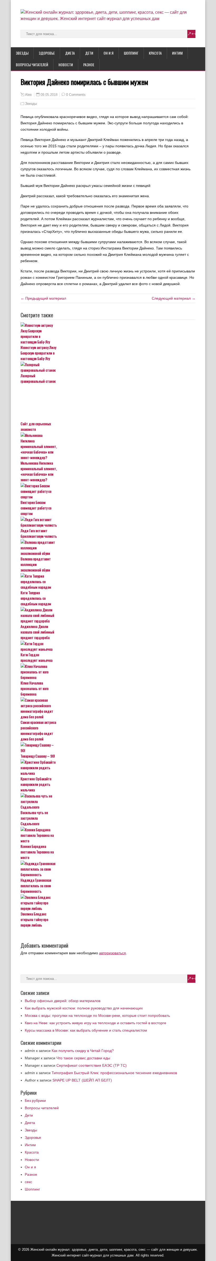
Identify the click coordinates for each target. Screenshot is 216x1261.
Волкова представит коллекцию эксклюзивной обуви (36, 564)
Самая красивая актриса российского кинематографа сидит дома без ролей (38, 730)
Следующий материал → (173, 298)
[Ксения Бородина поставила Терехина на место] (108, 835)
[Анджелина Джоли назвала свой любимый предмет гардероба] (108, 615)
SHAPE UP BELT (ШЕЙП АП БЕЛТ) (82, 1080)
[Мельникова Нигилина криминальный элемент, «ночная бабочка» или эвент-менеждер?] (108, 446)
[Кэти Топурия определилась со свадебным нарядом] (108, 581)
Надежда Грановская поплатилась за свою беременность (36, 885)
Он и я (109, 53)
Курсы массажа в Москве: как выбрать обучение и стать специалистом (86, 1030)
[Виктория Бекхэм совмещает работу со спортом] (108, 491)
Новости (65, 64)
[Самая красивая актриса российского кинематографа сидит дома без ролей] (108, 708)
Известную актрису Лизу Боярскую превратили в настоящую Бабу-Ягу (38, 352)
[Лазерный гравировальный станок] (108, 367)
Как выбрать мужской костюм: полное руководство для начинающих (84, 1008)
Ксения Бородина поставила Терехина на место (37, 851)
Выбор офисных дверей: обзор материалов (62, 1001)
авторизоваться (112, 953)
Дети (89, 53)
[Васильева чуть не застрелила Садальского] (108, 801)
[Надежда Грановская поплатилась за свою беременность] (108, 869)
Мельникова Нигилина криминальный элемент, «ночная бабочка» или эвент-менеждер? (39, 471)
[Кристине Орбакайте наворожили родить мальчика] (108, 767)
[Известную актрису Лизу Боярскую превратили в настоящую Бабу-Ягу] (108, 333)
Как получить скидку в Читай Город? (83, 1051)
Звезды (22, 53)
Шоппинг (131, 53)
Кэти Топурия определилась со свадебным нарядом (36, 598)
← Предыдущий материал (43, 298)
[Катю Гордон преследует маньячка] (108, 646)
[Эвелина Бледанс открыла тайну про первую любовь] (108, 902)
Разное (88, 64)
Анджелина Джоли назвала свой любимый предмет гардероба (37, 632)
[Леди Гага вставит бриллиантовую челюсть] (108, 522)
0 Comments (76, 95)
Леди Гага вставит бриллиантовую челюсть (39, 533)
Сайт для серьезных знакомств (36, 426)
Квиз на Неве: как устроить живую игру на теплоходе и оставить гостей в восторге (95, 1023)
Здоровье (47, 53)
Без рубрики (35, 1100)
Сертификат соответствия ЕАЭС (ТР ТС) (91, 1065)
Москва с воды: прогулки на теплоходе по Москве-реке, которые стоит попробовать (97, 1015)
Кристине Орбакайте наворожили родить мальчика (36, 784)
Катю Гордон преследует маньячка (36, 657)
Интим (177, 53)
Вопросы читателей (32, 64)
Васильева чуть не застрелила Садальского (34, 818)
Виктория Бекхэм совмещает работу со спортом (36, 507)
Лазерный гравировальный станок (38, 378)
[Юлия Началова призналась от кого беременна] (108, 671)
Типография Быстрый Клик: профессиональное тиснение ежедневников (114, 1073)
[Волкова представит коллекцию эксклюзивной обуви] (108, 547)
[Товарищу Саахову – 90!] (108, 747)
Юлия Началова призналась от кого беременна (34, 688)
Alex (28, 95)
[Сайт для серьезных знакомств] (108, 402)
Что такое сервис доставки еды (83, 1058)
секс (28, 1182)
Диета (70, 53)
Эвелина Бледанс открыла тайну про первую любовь (34, 919)
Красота (155, 53)
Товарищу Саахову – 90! (38, 756)
